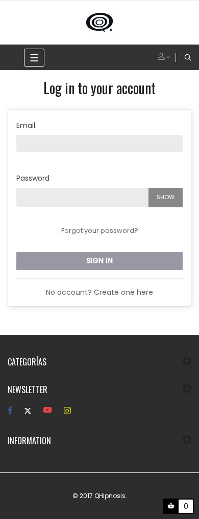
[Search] (187, 57)
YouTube (47, 411)
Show (166, 197)
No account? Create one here (99, 292)
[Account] (167, 57)
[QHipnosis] (99, 22)
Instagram (67, 411)
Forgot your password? (99, 230)
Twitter (27, 411)
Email (25, 125)
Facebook (10, 411)
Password (32, 178)
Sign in (99, 260)
